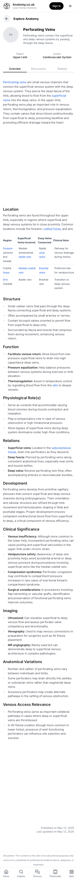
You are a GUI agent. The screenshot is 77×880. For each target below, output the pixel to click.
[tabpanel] (38, 453)
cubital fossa (52, 229)
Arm (5, 279)
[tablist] (38, 69)
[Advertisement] (38, 164)
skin (55, 385)
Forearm (8, 248)
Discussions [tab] (38, 68)
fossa (6, 272)
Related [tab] (62, 68)
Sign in (56, 5)
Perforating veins (15, 82)
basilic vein (25, 256)
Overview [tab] (15, 68)
